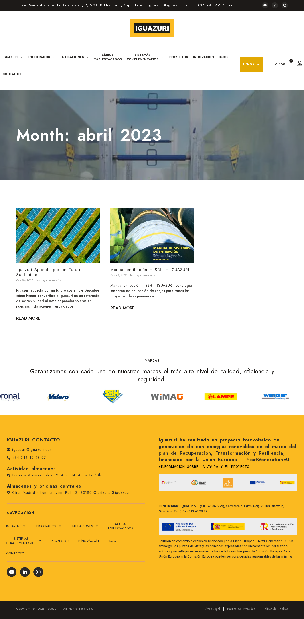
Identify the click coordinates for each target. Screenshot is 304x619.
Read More (28, 318)
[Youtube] (265, 5)
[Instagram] (285, 5)
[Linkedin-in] (275, 5)
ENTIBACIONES (72, 57)
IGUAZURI (10, 57)
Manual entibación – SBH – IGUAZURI (149, 269)
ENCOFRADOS (39, 57)
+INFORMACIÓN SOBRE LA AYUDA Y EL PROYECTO (204, 467)
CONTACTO (11, 74)
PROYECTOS (178, 57)
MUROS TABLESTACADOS (108, 57)
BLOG (223, 57)
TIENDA (248, 64)
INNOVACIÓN (203, 57)
